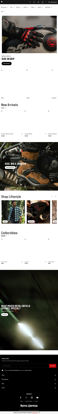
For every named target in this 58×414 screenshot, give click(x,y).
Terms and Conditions (14, 370)
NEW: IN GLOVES (6, 63)
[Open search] (30, 2)
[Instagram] (32, 397)
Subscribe (52, 365)
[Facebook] (21, 397)
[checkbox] (2, 370)
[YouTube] (37, 397)
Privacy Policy (28, 370)
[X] (26, 397)
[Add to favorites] (22, 134)
